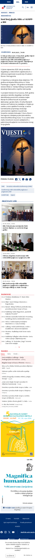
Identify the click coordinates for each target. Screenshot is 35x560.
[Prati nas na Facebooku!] (1, 532)
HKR (26, 2)
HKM (9, 2)
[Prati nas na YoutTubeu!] (13, 532)
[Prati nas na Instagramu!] (5, 532)
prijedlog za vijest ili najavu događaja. (18, 509)
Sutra (9, 354)
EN (28, 7)
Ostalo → (16, 354)
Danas (3, 354)
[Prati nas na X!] (9, 532)
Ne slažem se (28, 555)
